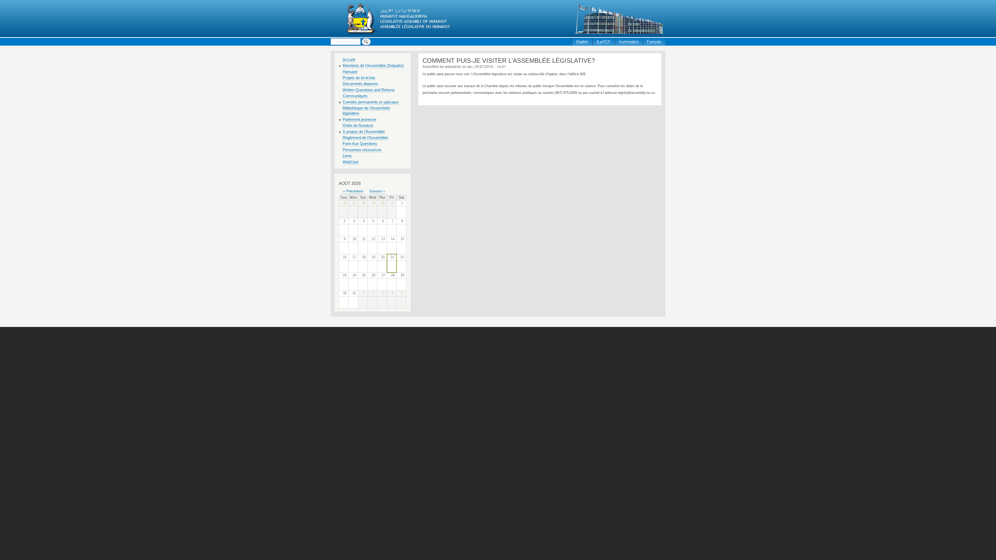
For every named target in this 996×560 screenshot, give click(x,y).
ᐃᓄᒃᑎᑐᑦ (604, 41)
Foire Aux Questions (360, 144)
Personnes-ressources (362, 150)
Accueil (349, 60)
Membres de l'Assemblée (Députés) (373, 66)
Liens (347, 156)
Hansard (350, 72)
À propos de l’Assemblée (364, 132)
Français (654, 41)
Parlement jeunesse (359, 119)
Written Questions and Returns (369, 90)
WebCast (350, 162)
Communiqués (355, 96)
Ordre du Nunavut (358, 125)
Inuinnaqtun (629, 41)
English (582, 41)
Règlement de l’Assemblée (365, 138)
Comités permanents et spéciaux (371, 102)
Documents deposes (360, 84)
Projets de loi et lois (359, 78)
